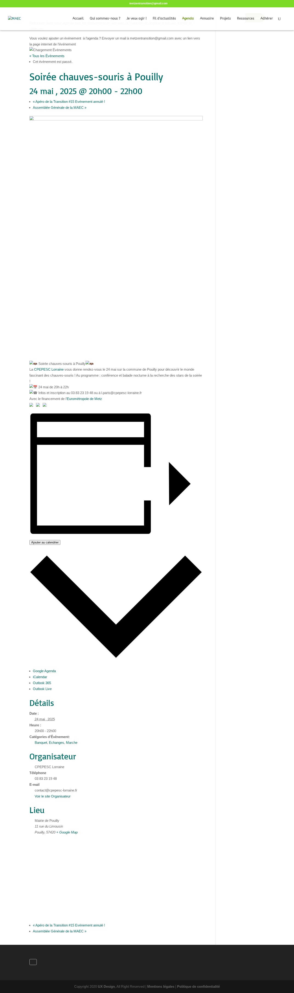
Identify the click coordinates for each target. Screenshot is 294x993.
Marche (71, 742)
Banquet (41, 742)
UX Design (106, 986)
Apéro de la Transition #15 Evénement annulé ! (69, 101)
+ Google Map (67, 832)
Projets (225, 18)
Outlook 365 (42, 683)
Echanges (56, 742)
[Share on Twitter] (39, 405)
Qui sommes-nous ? (105, 18)
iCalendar (40, 677)
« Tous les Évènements (47, 56)
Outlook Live (42, 689)
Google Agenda (44, 671)
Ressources (245, 18)
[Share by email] (45, 405)
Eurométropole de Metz (84, 399)
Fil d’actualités (164, 18)
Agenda (188, 18)
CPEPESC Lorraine (49, 369)
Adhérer (266, 18)
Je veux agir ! (137, 18)
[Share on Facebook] (32, 405)
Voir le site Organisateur (53, 796)
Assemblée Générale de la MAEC (59, 107)
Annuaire (207, 18)
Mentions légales (160, 986)
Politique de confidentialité (198, 986)
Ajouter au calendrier (45, 542)
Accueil (78, 18)
